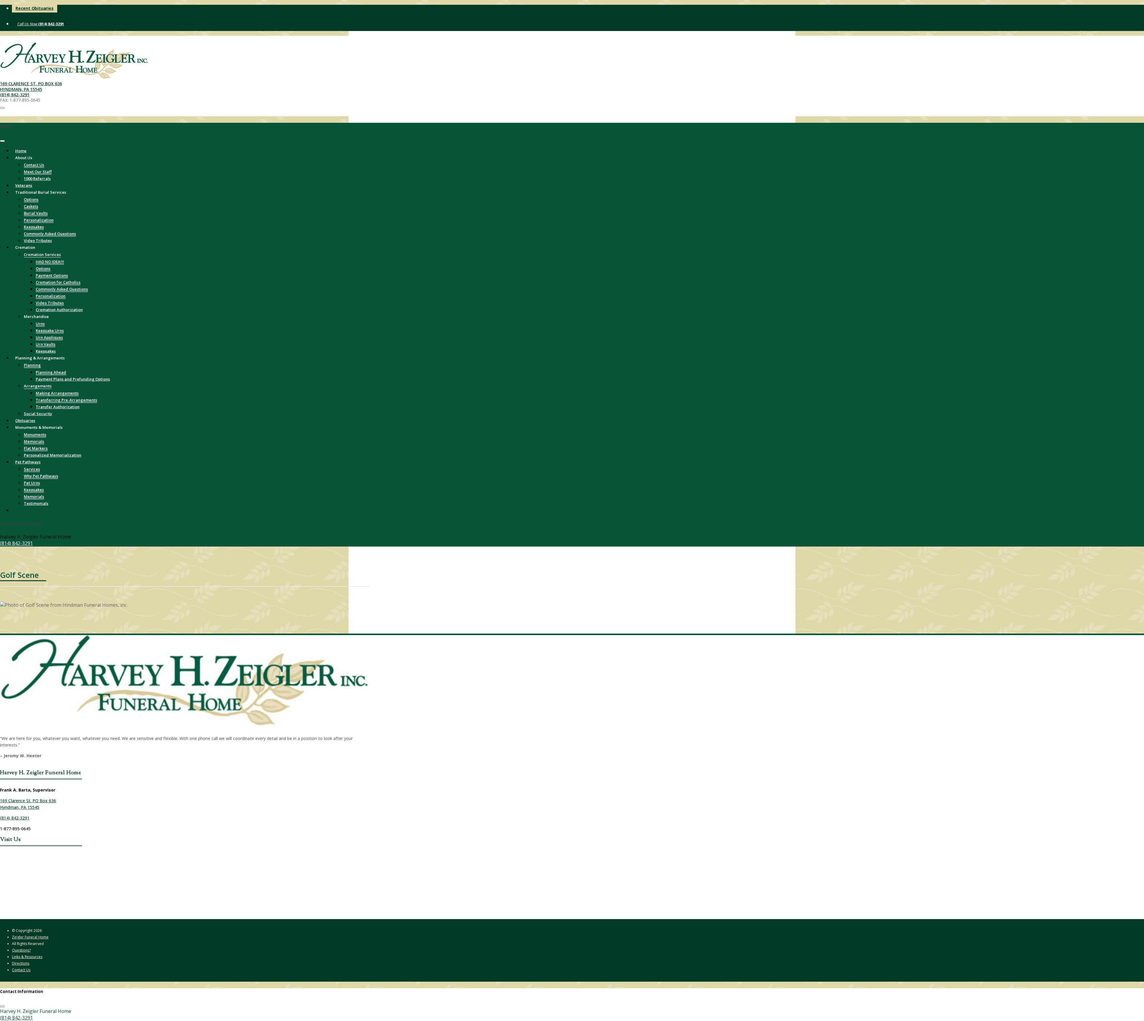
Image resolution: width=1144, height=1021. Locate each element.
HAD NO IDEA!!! (50, 261)
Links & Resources (27, 956)
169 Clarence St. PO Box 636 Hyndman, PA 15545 (31, 86)
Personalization (39, 220)
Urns (40, 323)
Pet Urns (32, 482)
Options (31, 199)
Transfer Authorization (58, 406)
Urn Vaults (45, 344)
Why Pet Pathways (41, 476)
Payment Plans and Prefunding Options (73, 379)
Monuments (35, 434)
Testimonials (36, 503)
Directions (20, 963)
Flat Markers (36, 448)
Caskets (31, 206)
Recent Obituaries (34, 8)
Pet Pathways (28, 462)
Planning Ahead (51, 372)
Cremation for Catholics (58, 282)
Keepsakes (34, 226)
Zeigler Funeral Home (30, 937)
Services (32, 469)
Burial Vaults (36, 213)
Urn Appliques (49, 337)
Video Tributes (50, 302)
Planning (32, 365)
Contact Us (34, 164)
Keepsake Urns (50, 330)
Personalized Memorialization (52, 455)
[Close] (2, 141)
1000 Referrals (37, 178)
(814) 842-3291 (50, 24)
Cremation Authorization (59, 309)
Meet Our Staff (38, 171)
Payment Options (52, 275)
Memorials (34, 441)
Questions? (21, 950)
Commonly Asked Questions (50, 233)
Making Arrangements (57, 393)
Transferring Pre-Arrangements (66, 400)
